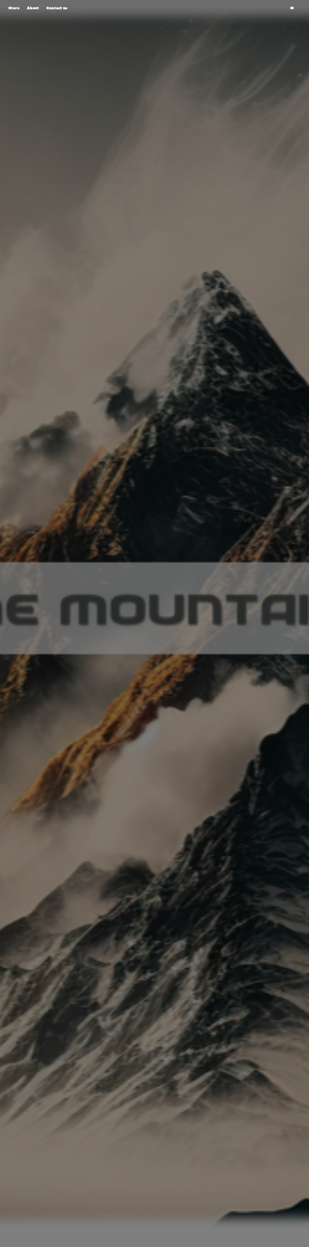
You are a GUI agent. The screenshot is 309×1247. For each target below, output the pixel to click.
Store (14, 8)
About (33, 8)
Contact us (56, 8)
